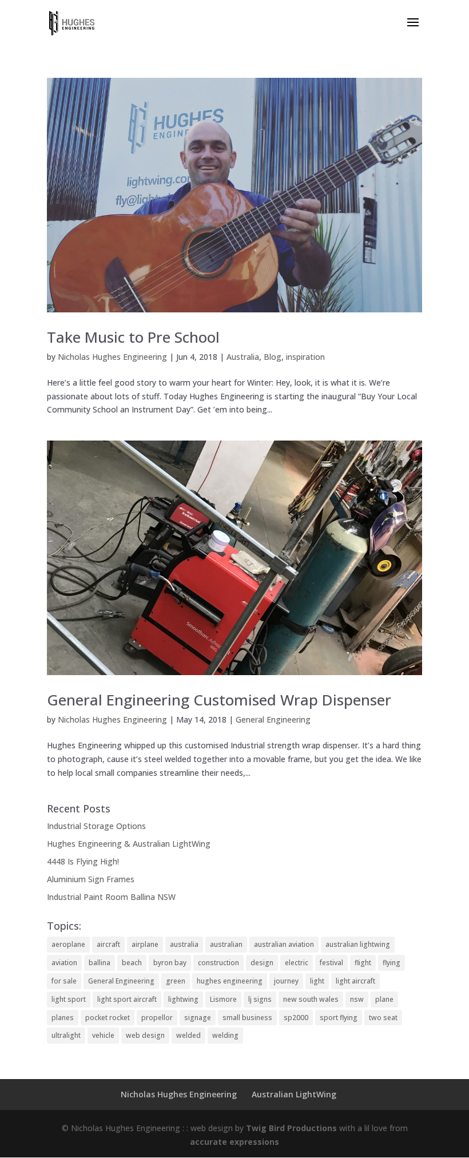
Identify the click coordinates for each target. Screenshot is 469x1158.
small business (247, 1017)
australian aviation (284, 944)
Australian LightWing (294, 1094)
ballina (99, 962)
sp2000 (296, 1017)
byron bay (169, 962)
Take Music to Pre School (133, 337)
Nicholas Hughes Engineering (112, 356)
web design (145, 1035)
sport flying (338, 1017)
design (262, 962)
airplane (145, 944)
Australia (242, 356)
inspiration (305, 356)
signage (197, 1017)
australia (184, 944)
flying (391, 962)
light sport (68, 999)
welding (225, 1035)
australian (226, 944)
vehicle (103, 1035)
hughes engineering (230, 981)
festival (331, 962)
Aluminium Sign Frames (90, 879)
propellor (157, 1017)
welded (188, 1035)
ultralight (66, 1035)
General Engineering (273, 719)
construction (218, 962)
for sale (64, 981)
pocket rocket (107, 1017)
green (175, 981)
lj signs (260, 999)
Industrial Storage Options (96, 825)
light (317, 981)
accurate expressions (234, 1141)
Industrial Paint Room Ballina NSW (111, 896)
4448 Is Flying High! (83, 861)
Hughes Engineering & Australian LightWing (128, 843)
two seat (383, 1017)
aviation (64, 962)
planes (62, 1017)
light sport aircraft (127, 999)
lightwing (183, 999)
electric (296, 962)
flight (363, 962)
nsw (357, 999)
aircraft (108, 944)
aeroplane (68, 944)
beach (132, 962)
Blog (272, 356)
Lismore (223, 999)
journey (286, 981)
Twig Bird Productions (291, 1128)
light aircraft (355, 981)
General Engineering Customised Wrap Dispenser (219, 699)
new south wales (311, 999)
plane (384, 999)
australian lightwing (357, 944)
